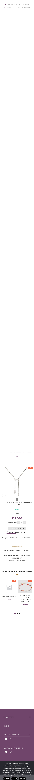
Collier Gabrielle (9, 597)
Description (17, 547)
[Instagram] (11, 739)
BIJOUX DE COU (18, 450)
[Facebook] (6, 739)
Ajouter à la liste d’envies (16, 532)
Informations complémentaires (17, 550)
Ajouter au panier (18, 528)
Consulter (22, 778)
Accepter (6, 778)
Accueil (8, 450)
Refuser (14, 778)
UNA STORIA (26, 538)
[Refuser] (32, 770)
